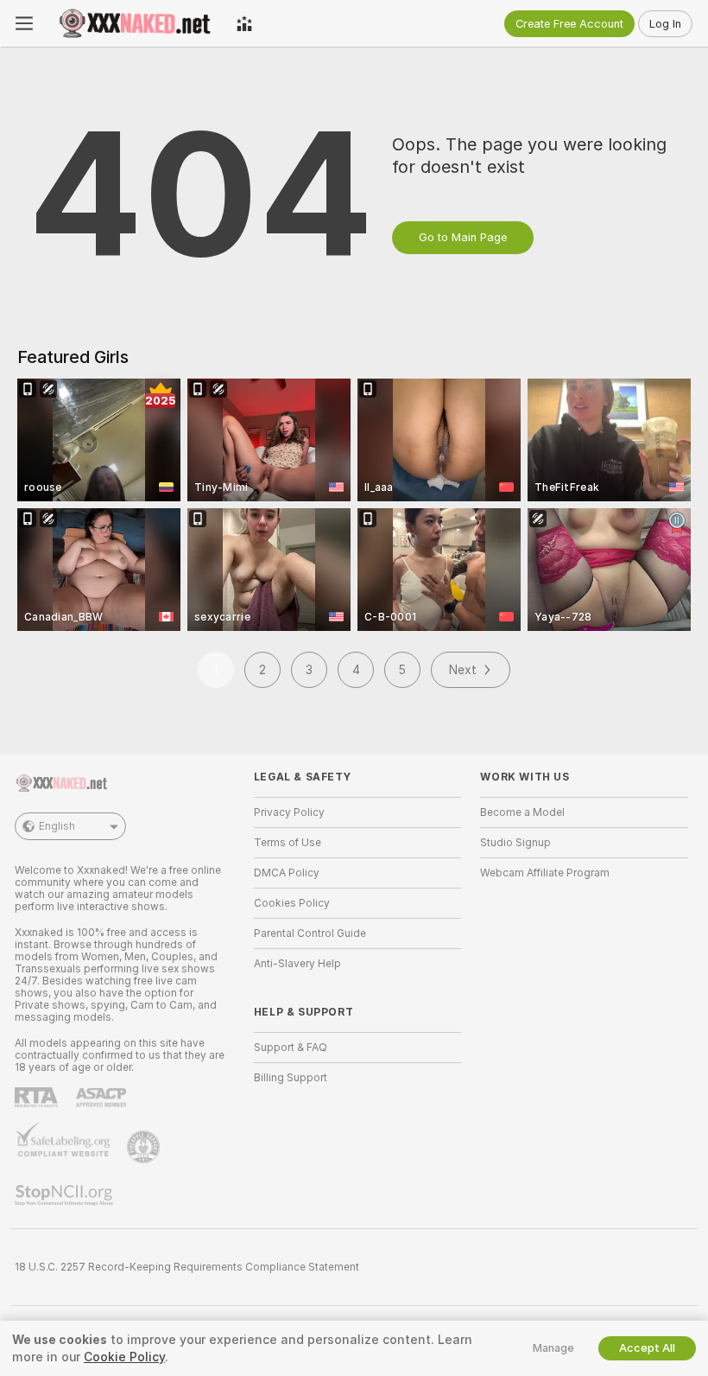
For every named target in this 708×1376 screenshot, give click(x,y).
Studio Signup (515, 843)
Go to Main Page (463, 237)
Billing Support (290, 1078)
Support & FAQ (290, 1048)
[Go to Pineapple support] (145, 1147)
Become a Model (522, 812)
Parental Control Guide (310, 933)
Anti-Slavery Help (297, 964)
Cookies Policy (292, 903)
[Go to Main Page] (134, 23)
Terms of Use (287, 843)
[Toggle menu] (24, 23)
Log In (665, 23)
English (57, 826)
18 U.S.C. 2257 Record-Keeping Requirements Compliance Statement (187, 1267)
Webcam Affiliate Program (545, 873)
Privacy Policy (289, 812)
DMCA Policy (286, 873)
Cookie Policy (124, 1357)
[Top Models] (244, 23)
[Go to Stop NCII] (66, 1195)
